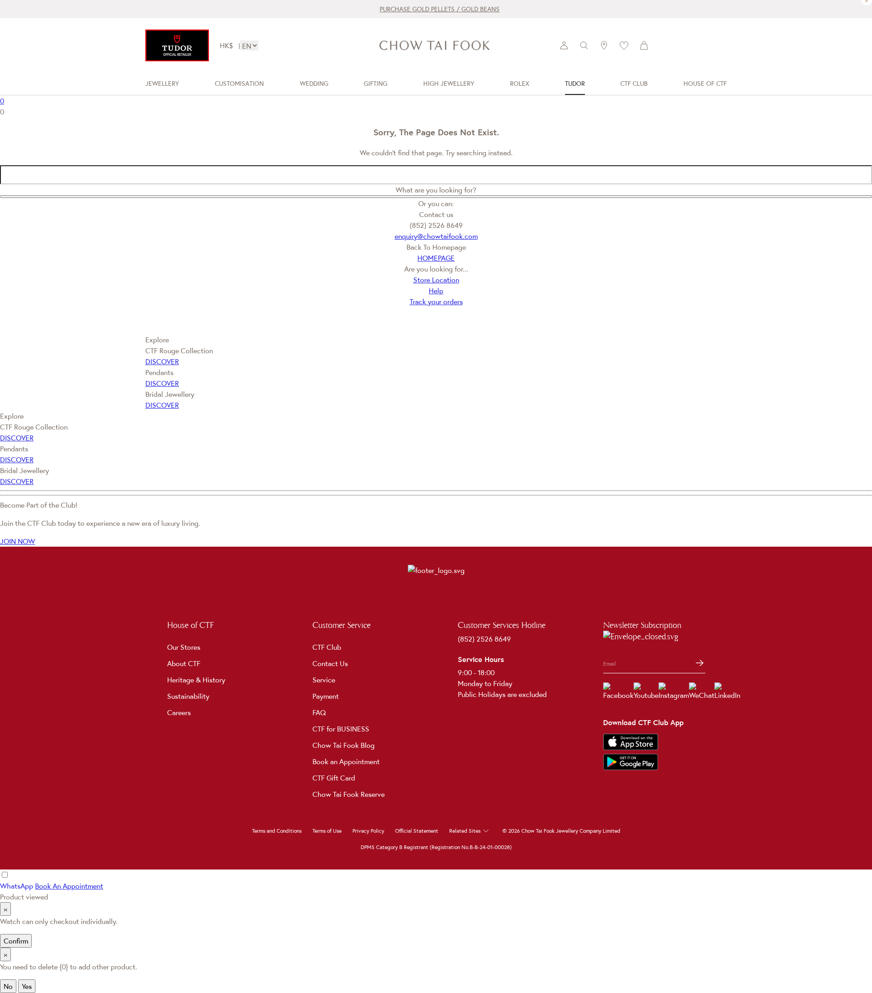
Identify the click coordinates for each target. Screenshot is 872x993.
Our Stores (183, 647)
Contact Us (330, 663)
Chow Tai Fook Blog (343, 745)
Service (323, 679)
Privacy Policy (368, 831)
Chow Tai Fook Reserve (348, 794)
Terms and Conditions (277, 831)
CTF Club (326, 647)
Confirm (16, 940)
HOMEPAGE (436, 257)
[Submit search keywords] (436, 196)
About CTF (183, 663)
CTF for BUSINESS (340, 728)
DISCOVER (162, 361)
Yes (27, 986)
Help (436, 290)
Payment (325, 696)
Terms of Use (327, 831)
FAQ (319, 712)
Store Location (436, 279)
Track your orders (436, 301)
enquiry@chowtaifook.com (436, 236)
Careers (179, 712)
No (8, 986)
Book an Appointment (346, 761)
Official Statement (416, 831)
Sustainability (188, 696)
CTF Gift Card (333, 777)
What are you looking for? (436, 189)
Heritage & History (196, 679)
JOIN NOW (17, 541)
